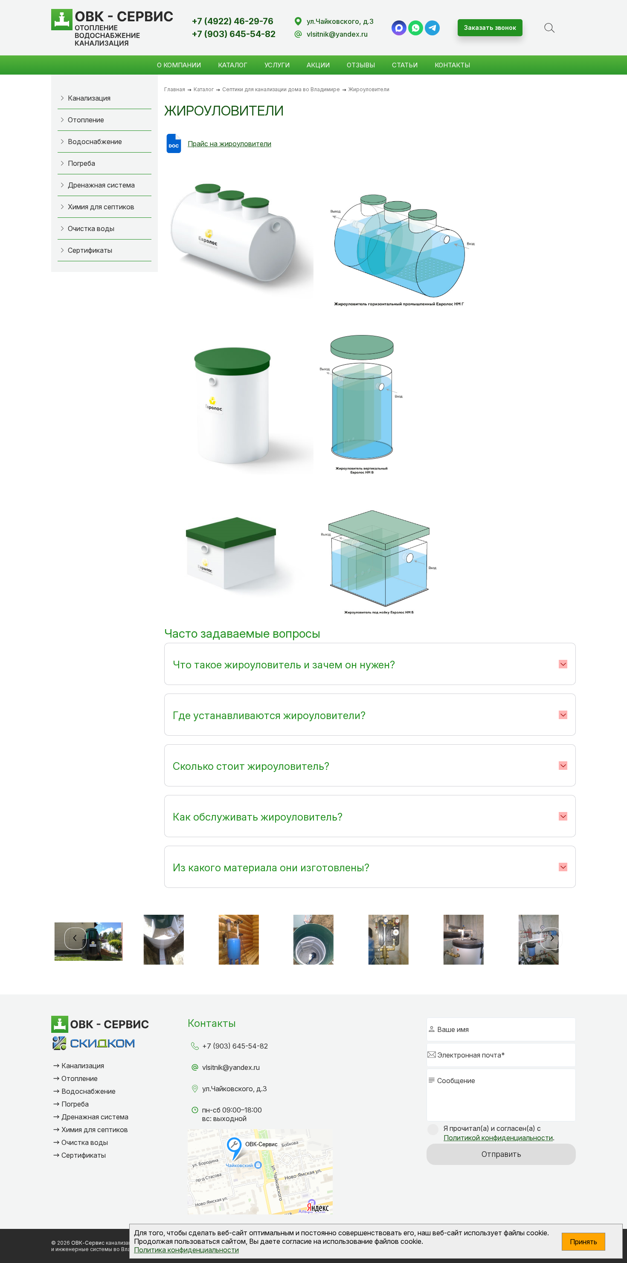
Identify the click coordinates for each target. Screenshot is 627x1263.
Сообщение (456, 1080)
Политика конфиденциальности (186, 1250)
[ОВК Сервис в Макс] (399, 27)
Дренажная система (101, 185)
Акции (318, 65)
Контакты (452, 65)
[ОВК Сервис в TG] (432, 27)
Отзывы (361, 65)
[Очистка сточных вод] (464, 941)
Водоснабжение (95, 141)
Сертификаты (90, 250)
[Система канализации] (539, 941)
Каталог (232, 65)
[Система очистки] (89, 941)
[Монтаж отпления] (388, 941)
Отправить (501, 1154)
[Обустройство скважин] (238, 941)
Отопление (86, 120)
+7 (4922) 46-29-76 (232, 21)
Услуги (277, 65)
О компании (179, 65)
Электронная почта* (471, 1055)
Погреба (81, 163)
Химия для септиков (101, 206)
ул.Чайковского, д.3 (340, 21)
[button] (75, 939)
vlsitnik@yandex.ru (337, 34)
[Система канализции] (164, 941)
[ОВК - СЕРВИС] (112, 28)
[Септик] (313, 941)
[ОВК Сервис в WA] (415, 27)
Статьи (405, 65)
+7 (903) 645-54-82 (234, 34)
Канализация (89, 98)
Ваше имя (453, 1029)
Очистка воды (91, 228)
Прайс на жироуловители (229, 143)
